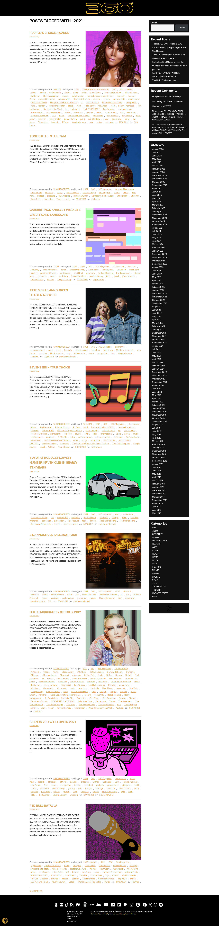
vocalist (34, 356)
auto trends (128, 514)
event (69, 594)
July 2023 (156, 270)
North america (56, 353)
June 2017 (156, 510)
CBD (117, 782)
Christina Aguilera (50, 96)
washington (80, 708)
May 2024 (156, 237)
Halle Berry (89, 105)
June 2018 (156, 470)
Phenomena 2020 (39, 875)
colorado (76, 675)
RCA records (64, 196)
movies (90, 112)
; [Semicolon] (133, 424)
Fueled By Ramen (98, 678)
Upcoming (129, 598)
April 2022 (156, 319)
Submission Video (106, 878)
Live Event (43, 872)
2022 (82, 266)
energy (60, 192)
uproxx (34, 708)
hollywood (102, 105)
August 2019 (157, 424)
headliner (96, 350)
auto (117, 514)
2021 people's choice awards (95, 89)
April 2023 (156, 280)
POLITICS (156, 567)
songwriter (102, 353)
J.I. (121, 594)
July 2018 (156, 467)
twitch (133, 878)
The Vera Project (106, 704)
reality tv (42, 119)
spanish (75, 878)
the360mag (44, 795)
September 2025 (159, 185)
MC (67, 872)
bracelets (85, 782)
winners (109, 122)
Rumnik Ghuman (81, 196)
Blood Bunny (68, 672)
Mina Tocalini (125, 788)
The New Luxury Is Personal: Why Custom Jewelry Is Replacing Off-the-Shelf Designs (169, 47)
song (127, 119)
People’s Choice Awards (49, 33)
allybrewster (98, 279)
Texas (112, 701)
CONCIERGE (157, 534)
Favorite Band (63, 678)
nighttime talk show (39, 115)
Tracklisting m (130, 704)
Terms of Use (114, 914)
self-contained (85, 437)
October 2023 (158, 260)
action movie (55, 92)
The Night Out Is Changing (164, 80)
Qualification (70, 875)
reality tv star (55, 119)
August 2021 (157, 346)
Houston (91, 681)
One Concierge (174, 96)
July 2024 (156, 231)
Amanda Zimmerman (124, 189)
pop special (127, 115)
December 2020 (159, 372)
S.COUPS (62, 437)
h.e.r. (79, 105)
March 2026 (157, 165)
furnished (104, 517)
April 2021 (156, 359)
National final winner (112, 872)
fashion (41, 105)
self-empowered (102, 437)
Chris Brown (36, 192)
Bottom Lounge (97, 672)
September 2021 (159, 342)
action (43, 92)
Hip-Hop (68, 434)
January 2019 (158, 447)
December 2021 (159, 333)
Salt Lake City (67, 698)
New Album (107, 688)
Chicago (35, 675)
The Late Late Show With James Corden (90, 443)
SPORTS (156, 577)
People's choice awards (78, 115)
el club (50, 678)
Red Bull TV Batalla (39, 878)
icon (113, 105)
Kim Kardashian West (52, 109)
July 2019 (156, 428)
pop (68, 353)
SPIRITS (57, 89)
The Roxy (70, 704)
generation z (113, 785)
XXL (50, 601)
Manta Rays (124, 685)
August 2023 (157, 267)
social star (116, 119)
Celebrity (68, 350)
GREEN (155, 547)
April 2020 (156, 398)
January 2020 (158, 408)
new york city (37, 691)
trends (57, 524)
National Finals (131, 872)
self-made (118, 437)
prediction (63, 276)
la (66, 109)
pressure (51, 196)
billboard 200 (48, 430)
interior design (58, 788)
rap (107, 875)
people (113, 691)
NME (65, 691)
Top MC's (122, 878)
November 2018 (159, 454)
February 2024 (158, 247)
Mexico (75, 872)
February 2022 (158, 326)
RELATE (155, 570)
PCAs (61, 115)
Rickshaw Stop (114, 695)
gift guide (126, 785)
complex (35, 594)
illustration (35, 685)
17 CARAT (87, 424)
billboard (35, 430)
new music (120, 688)
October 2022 (158, 300)
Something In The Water (102, 196)
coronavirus (62, 517)
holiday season (123, 273)
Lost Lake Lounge (97, 685)
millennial (111, 788)
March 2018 (157, 480)
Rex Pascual (73, 520)
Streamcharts (89, 878)
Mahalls (111, 685)
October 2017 (158, 497)
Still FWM (135, 196)
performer (81, 598)
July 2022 (156, 310)
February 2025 (158, 208)
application (36, 865)
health (136, 785)
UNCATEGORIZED (61, 189)
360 (114, 89)
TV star (65, 122)
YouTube (119, 708)
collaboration (78, 96)
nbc (121, 112)
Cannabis (107, 782)
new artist (131, 112)
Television (42, 122)
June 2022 (157, 313)
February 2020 (158, 405)
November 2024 (159, 218)
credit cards (65, 273)
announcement (38, 350)
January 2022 (158, 329)
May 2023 (156, 277)
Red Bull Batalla (43, 805)
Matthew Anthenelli (124, 350)
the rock (54, 122)
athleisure (52, 782)
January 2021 (158, 369)
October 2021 (158, 339)
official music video (79, 691)
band (85, 427)
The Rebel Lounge (54, 704)
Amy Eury (35, 269)
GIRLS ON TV (115, 678)
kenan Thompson (126, 105)
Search (154, 22)
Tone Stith (35, 199)
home (33, 788)
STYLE (155, 580)
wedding (74, 795)
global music (129, 430)
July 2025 (156, 191)
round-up (85, 791)
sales (72, 437)
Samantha (81, 698)
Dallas (109, 675)
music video (110, 112)
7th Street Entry (121, 668)
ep (119, 430)
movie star (78, 112)
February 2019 (158, 444)
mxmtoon (83, 688)
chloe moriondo (49, 675)
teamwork (64, 443)
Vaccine (50, 279)
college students (129, 782)
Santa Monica (70, 119)
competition (90, 865)
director (96, 99)
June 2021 (156, 352)
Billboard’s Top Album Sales (69, 430)
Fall (77, 594)
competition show (46, 99)
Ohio (94, 691)
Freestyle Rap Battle (40, 869)
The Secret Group (87, 704)
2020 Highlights (90, 862)
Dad (45, 785)
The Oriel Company (121, 443)
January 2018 (158, 487)
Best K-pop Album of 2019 (102, 427)
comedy (120, 96)
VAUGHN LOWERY (163, 119)
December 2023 (159, 254)
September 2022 (159, 303)
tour (112, 353)
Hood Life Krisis (89, 594)
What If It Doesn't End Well (100, 708)
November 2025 (159, 178)
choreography (92, 430)
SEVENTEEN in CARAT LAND (56, 440)
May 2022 (156, 316)
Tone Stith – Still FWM (48, 136)
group (70, 105)
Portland (42, 695)
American (131, 266)
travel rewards (128, 276)
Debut (45, 594)
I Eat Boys (102, 681)
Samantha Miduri (78, 276)
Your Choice (63, 447)
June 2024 (157, 234)
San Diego (94, 698)
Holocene (62, 681)
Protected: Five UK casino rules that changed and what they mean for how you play (169, 66)
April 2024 (156, 241)
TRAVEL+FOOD (159, 586)
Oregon (103, 691)
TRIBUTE (156, 590)
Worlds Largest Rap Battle (89, 882)
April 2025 (156, 201)
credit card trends (48, 273)
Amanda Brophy (62, 427)
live (127, 594)
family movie (131, 102)
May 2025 (156, 198)
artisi (50, 350)
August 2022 (157, 306)
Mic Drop (87, 872)
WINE (154, 596)
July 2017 (156, 506)
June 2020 (157, 392)
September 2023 (159, 264)
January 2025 (158, 211)
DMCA (106, 914)
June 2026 (157, 155)
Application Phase (52, 865)
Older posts (36, 890)
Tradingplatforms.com (41, 524)
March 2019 (157, 441)
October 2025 (158, 182)
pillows (56, 791)
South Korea (109, 440)
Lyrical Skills (57, 872)
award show (95, 92)
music (99, 112)
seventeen (35, 440)
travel (116, 276)
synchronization (49, 443)
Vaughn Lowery (79, 122)
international (106, 434)
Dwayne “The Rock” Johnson (63, 102)
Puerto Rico (56, 875)
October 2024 (158, 221)
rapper (93, 598)
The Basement (125, 701)
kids (80, 788)
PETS (154, 563)
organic (34, 791)
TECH (56, 266)
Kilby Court (66, 685)
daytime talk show (82, 99)
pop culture (98, 115)
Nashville (95, 688)
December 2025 (159, 175)
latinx (33, 872)
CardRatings (93, 269)
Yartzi (107, 882)
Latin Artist (75, 109)
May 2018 (156, 474)
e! (82, 102)
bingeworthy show (113, 92)
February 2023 (158, 287)
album (75, 92)
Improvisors (118, 869)
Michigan (35, 688)
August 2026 (158, 149)
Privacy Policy (124, 914)
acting (33, 92)
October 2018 (158, 457)
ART (154, 527)
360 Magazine (126, 89)
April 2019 (156, 438)
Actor (67, 92)
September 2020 (159, 382)
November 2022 (159, 296)
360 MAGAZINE (106, 795)
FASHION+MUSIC (61, 668)
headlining (108, 350)
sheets (96, 791)
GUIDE (155, 550)
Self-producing (132, 437)
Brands (96, 782)
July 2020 (156, 388)
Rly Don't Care (51, 698)
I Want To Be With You (121, 681)
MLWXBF (167, 106)
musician (43, 353)
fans (33, 105)
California (35, 96)
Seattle (122, 698)
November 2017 (159, 493)
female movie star (57, 105)
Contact (133, 914)
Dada (100, 675)
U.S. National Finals (39, 882)
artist (84, 92)
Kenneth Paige (89, 192)
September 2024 (159, 224)
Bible (100, 914)
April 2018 (156, 477)
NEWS (155, 560)
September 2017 (159, 500)
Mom (136, 788)
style (123, 791)
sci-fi (82, 119)
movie (67, 112)
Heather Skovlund (39, 434)
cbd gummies (158, 96)
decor (53, 785)
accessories (120, 778)
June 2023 (157, 273)
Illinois (137, 681)
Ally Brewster (118, 266)
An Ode (76, 427)
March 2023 (157, 283)
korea (127, 434)
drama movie (119, 99)
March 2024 (157, 244)
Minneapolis (48, 688)
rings (75, 791)
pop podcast (112, 115)
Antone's (35, 672)
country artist (64, 99)
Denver (118, 675)
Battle (66, 865)
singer (91, 353)
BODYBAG (81, 672)
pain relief (45, 791)
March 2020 (157, 401)
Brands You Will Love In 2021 (53, 722)
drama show (134, 99)
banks (63, 269)
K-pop (118, 434)
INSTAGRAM (132, 869)
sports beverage (109, 791)
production (59, 520)
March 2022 (157, 323)
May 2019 (156, 434)
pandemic (42, 276)
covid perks (108, 269)
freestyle (133, 865)
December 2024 (159, 214)
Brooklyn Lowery (77, 269)
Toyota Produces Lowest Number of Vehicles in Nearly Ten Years (53, 462)
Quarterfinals (96, 875)
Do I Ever (49, 192)
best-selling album (126, 427)
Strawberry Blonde (39, 701)
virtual (71, 882)
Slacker (132, 698)
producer (50, 437)
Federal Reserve (105, 273)
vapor (51, 708)
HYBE (87, 434)
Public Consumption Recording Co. (65, 695)
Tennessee (101, 701)
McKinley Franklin (53, 112)
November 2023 (159, 257)
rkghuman (96, 199)
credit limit (78, 273)
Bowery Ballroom (115, 672)
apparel (41, 782)
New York (133, 688)
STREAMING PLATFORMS (62, 701)
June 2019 (156, 431)
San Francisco (109, 698)
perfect (40, 196)
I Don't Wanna (73, 192)
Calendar (94, 914)
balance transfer (50, 269)
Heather (37, 711)
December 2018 (159, 451)
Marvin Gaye (36, 112)
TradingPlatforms (127, 520)
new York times (53, 691)
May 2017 (156, 513)
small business (96, 276)
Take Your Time (85, 701)
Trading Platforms (108, 520)
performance (37, 437)
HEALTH (155, 554)
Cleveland (64, 675)
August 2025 (157, 188)
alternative (119, 347)
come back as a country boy (100, 96)
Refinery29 (99, 695)
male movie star (125, 109)
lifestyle (115, 517)
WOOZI (51, 447)
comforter (35, 785)
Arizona (46, 672)
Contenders (104, 865)
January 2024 (158, 251)
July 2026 (156, 152)
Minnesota (61, 688)
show (106, 119)
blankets (73, 782)
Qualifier (83, 875)
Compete (77, 865)
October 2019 (158, 418)
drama (107, 99)
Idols (95, 434)
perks (52, 276)
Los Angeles (108, 109)
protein (66, 791)
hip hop (93, 869)
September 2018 (159, 461)
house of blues (77, 681)
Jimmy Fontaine (50, 685)
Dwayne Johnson (39, 102)
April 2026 (156, 162)
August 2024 (157, 228)
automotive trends (39, 517)
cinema (65, 96)
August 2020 (158, 385)
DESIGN (155, 537)
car (52, 517)
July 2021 (156, 349)
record (88, 695)
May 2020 (156, 395)
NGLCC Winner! (176, 101)
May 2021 (156, 356)
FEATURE (156, 544)
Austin (56, 672)
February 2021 (158, 365)
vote (91, 122)
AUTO (155, 531)
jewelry (71, 788)
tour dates (48, 199)
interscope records (108, 594)
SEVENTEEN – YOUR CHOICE (50, 367)
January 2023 (158, 290)
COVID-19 (121, 269)
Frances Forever (79, 678)
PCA (54, 115)
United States (37, 279)
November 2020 (159, 375)
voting (100, 122)
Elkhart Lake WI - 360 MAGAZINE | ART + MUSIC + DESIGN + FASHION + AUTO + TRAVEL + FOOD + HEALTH (169, 114)
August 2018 (157, 464)
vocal (42, 447)
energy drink (65, 785)
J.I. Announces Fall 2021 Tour (53, 535)
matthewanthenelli (67, 356)
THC (33, 795)
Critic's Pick (89, 675)
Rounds (54, 878)
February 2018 (158, 483)
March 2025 (157, 205)
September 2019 (159, 421)
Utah (43, 708)
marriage (99, 788)
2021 (77, 89)
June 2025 (157, 195)
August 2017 (157, 503)
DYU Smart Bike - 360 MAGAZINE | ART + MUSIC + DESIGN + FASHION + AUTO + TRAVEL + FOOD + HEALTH (169, 127)
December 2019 (159, 411)
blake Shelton (131, 92)
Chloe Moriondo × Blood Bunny (55, 612)
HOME (155, 557)
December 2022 (159, 293)
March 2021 (157, 362)
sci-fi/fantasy (94, 119)
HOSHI (78, 434)
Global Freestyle (59, 869)
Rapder (115, 875)
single (75, 440)
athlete (63, 782)
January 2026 (158, 172)
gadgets (100, 785)
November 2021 (159, 336)
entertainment (92, 102)
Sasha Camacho (106, 598)
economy (90, 273)
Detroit (128, 675)
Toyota (93, 520)
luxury (124, 517)
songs (84, 440)
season (65, 878)
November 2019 (159, 415)
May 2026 (156, 159)
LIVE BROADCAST (92, 109)
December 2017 (159, 490)
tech (108, 276)
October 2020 (158, 378)
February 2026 (158, 168)
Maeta (117, 192)
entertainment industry (112, 102)
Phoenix (123, 691)
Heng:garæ (55, 434)
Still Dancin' (122, 196)
